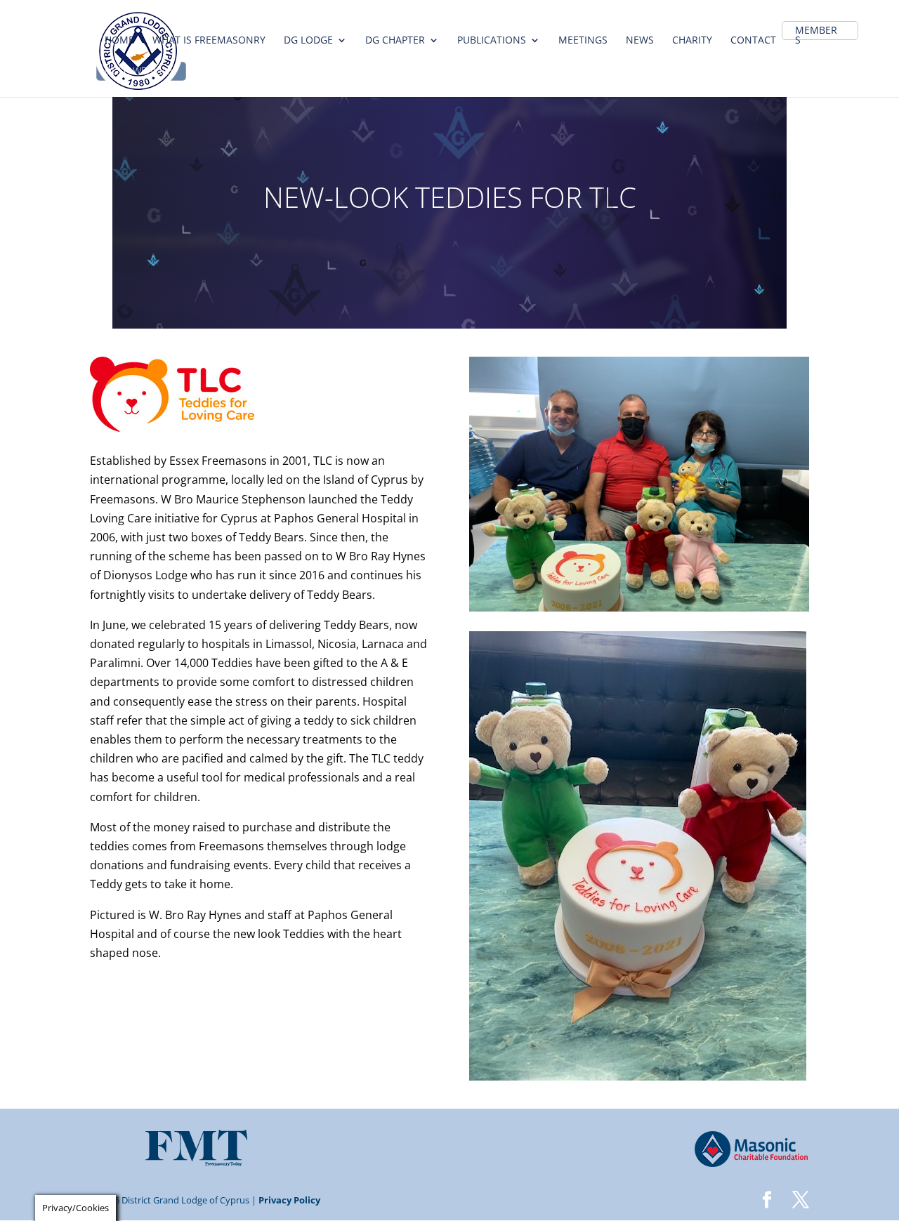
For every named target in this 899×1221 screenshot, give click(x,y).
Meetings (583, 40)
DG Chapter (395, 40)
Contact (753, 40)
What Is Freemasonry (208, 40)
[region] (449, 197)
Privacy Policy (289, 1200)
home (119, 40)
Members (816, 35)
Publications (491, 40)
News (640, 40)
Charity (692, 40)
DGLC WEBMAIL (140, 71)
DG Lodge (308, 40)
